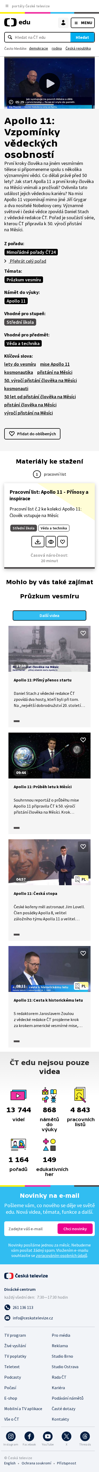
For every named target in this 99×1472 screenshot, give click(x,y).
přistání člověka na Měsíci (30, 405)
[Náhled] (51, 541)
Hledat (82, 37)
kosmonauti (16, 388)
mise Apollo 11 (55, 364)
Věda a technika (23, 343)
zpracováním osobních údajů (61, 1255)
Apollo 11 (16, 301)
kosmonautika (18, 372)
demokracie (38, 48)
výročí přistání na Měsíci (28, 413)
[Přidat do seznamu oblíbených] (62, 541)
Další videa (49, 615)
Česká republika (78, 48)
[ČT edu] (17, 24)
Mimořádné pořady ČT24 (31, 252)
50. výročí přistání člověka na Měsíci (40, 380)
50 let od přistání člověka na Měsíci (40, 397)
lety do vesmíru (20, 364)
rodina (57, 48)
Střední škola (20, 322)
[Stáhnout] (37, 541)
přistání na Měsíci (54, 372)
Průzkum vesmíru (24, 280)
